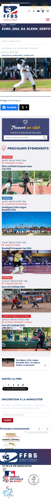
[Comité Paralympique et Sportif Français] (8, 492)
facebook (29, 11)
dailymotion (18, 385)
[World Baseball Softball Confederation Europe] (9, 448)
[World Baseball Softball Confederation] (11, 437)
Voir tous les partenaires (36, 432)
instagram (48, 11)
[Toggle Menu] (48, 19)
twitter (34, 11)
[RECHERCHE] (41, 10)
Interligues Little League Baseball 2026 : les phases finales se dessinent (28, 362)
